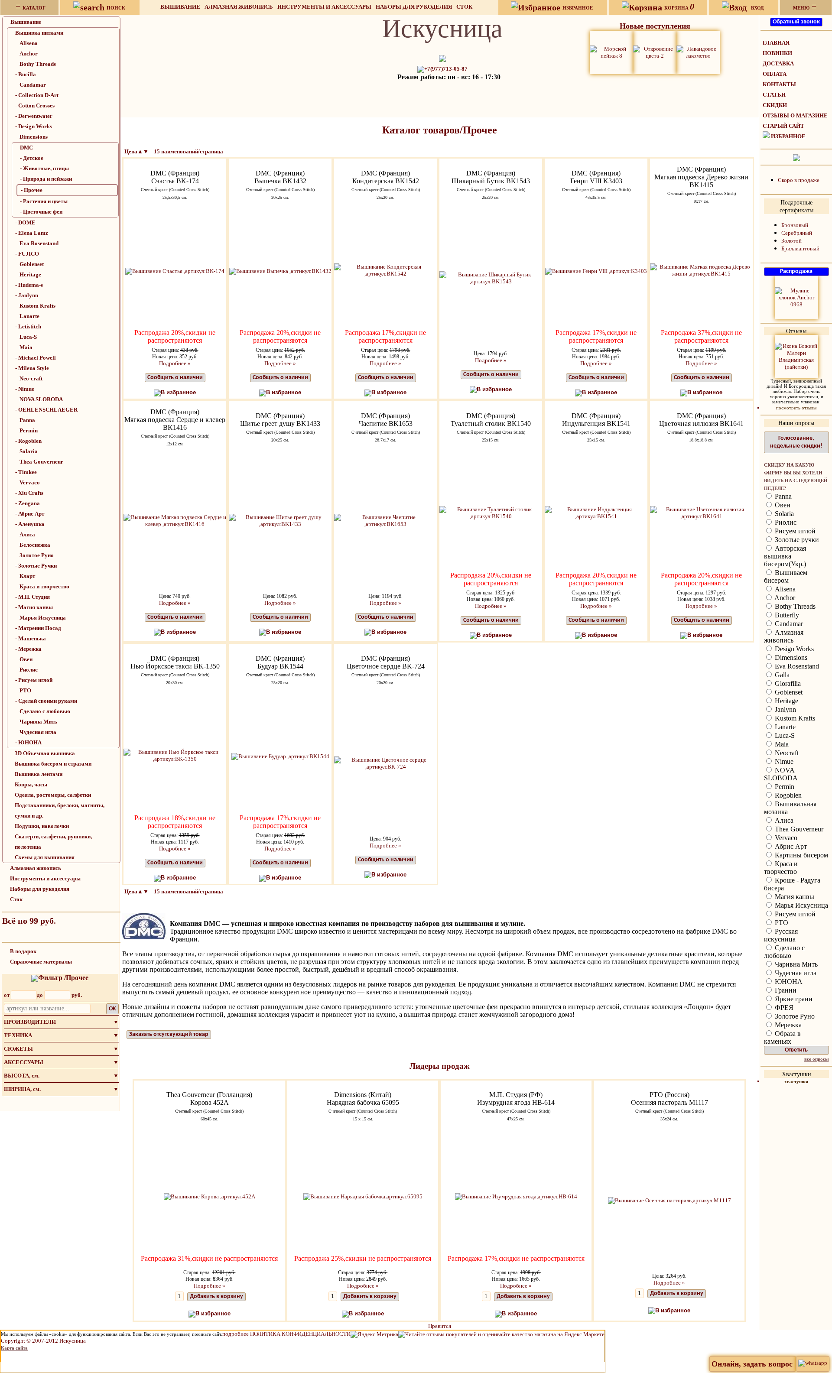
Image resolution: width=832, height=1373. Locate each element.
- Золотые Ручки (36, 565)
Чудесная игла (38, 732)
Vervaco (30, 482)
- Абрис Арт (29, 513)
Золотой (791, 240)
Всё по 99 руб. (29, 920)
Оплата (774, 74)
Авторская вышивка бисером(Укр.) (785, 556)
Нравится (439, 1326)
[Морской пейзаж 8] (611, 52)
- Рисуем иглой (33, 680)
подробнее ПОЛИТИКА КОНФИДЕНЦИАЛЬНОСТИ (286, 1334)
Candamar (33, 84)
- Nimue (24, 389)
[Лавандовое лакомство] (698, 52)
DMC (26, 147)
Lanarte (29, 316)
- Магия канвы (34, 607)
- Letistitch (28, 326)
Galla (781, 674)
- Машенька (30, 638)
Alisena (29, 43)
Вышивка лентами (38, 774)
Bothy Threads (38, 64)
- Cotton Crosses (35, 105)
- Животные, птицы (44, 168)
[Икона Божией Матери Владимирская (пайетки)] (796, 356)
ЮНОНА (788, 981)
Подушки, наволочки (42, 826)
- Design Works (33, 126)
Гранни (784, 990)
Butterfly (786, 615)
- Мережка (28, 649)
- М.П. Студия (32, 597)
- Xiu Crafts (29, 493)
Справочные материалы (41, 961)
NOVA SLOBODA (41, 399)
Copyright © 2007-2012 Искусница (43, 1340)
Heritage (30, 274)
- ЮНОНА (28, 742)
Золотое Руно (37, 555)
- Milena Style (32, 368)
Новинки (777, 53)
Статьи (774, 94)
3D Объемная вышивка (45, 753)
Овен (26, 659)
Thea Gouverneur (41, 461)
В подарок (23, 951)
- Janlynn (26, 295)
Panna (27, 420)
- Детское (31, 158)
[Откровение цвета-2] (654, 52)
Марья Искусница (43, 617)
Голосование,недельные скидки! (796, 442)
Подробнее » (175, 363)
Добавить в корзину (216, 1296)
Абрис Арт (790, 846)
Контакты (779, 84)
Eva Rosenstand (39, 243)
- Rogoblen (28, 441)
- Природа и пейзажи (46, 178)
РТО (25, 690)
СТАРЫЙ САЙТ (783, 126)
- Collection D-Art (36, 95)
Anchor (29, 53)
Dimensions (34, 136)
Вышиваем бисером (785, 576)
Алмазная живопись (239, 6)
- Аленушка (30, 524)
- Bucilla (25, 74)
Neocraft (786, 752)
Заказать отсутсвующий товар (168, 1034)
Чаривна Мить (38, 721)
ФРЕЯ (783, 1007)
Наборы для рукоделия (414, 6)
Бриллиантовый (800, 248)
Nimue (783, 761)
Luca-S (28, 337)
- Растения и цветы (44, 201)
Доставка (778, 63)
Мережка (787, 1025)
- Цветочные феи (41, 211)
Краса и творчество (44, 586)
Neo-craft (31, 378)
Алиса (27, 534)
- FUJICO (27, 253)
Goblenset (32, 264)
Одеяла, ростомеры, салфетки (53, 795)
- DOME (25, 222)
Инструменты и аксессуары (324, 6)
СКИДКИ (775, 105)
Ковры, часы (31, 784)
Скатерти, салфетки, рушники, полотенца (53, 841)
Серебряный (796, 233)
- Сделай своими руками (46, 701)
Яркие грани (792, 999)
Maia (26, 347)
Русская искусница (781, 935)
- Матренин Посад (38, 628)
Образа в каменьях (782, 1037)
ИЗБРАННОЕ (788, 136)
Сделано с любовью (45, 711)
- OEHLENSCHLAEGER (46, 409)
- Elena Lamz (31, 233)
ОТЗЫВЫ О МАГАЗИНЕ (795, 115)
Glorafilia (787, 683)
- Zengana (27, 503)
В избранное (178, 392)
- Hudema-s (29, 285)
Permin (29, 430)
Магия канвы (793, 896)
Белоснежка (35, 545)
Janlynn (784, 709)
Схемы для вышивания (45, 857)
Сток (464, 6)
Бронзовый (794, 225)
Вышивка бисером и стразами (53, 763)
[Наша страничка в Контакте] (796, 157)
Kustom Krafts (37, 305)
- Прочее (31, 190)
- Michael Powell (35, 357)
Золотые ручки (796, 539)
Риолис (29, 669)
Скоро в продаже (798, 180)
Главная (776, 42)
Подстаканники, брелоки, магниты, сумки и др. (59, 810)
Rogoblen (787, 795)
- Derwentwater (33, 116)
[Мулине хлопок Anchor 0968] (796, 297)
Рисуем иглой (794, 531)
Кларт (27, 576)
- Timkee (26, 472)
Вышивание (180, 6)
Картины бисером (800, 855)
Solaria (29, 451)
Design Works (793, 648)
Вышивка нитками (39, 32)
